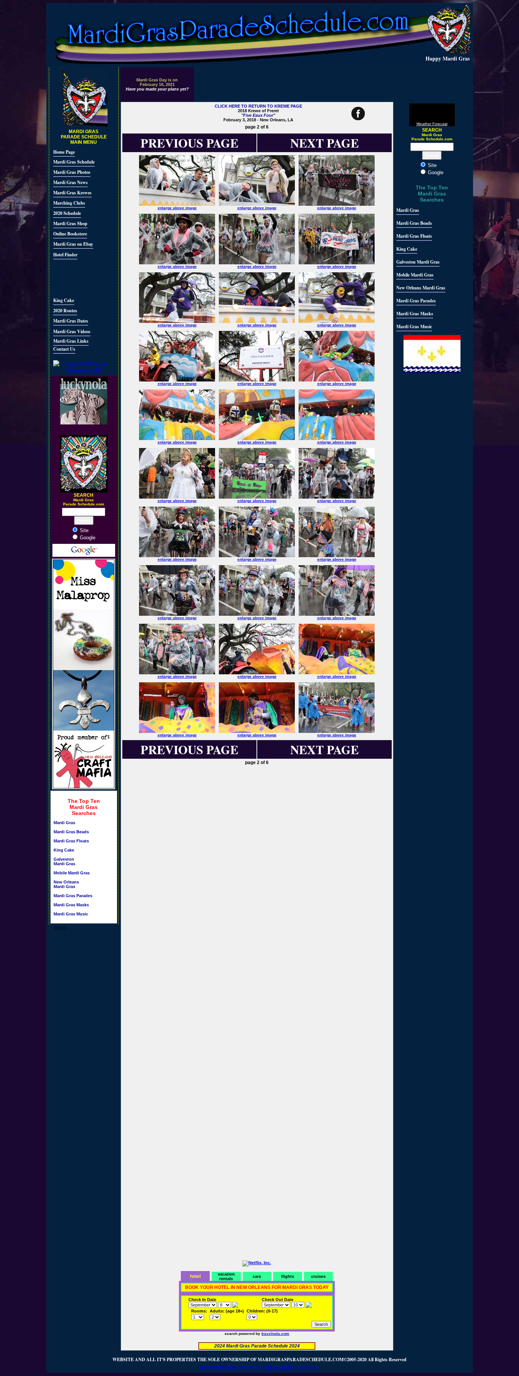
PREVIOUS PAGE (189, 749)
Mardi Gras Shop (70, 223)
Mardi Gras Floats (71, 841)
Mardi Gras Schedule (74, 162)
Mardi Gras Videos (71, 331)
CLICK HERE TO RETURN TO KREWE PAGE (258, 106)
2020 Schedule (67, 213)
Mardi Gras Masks (71, 905)
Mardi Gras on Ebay (73, 244)
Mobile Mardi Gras (72, 873)
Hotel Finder (65, 254)
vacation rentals (226, 1276)
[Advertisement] (76, 277)
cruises (318, 1276)
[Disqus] (257, 868)
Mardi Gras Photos (71, 172)
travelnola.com (275, 1334)
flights (287, 1276)
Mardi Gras (64, 822)
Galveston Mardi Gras (64, 861)
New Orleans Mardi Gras (66, 884)
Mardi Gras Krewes (72, 192)
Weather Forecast (432, 124)
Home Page (64, 152)
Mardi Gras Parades (73, 895)
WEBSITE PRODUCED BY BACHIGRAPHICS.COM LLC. (259, 1367)
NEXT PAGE (324, 143)
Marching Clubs (69, 203)
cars (257, 1276)
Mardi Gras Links (71, 341)
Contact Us (64, 349)
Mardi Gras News (70, 182)
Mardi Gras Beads (71, 831)
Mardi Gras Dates (70, 321)
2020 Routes (65, 310)
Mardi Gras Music (71, 914)
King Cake (63, 300)
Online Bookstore (70, 233)
